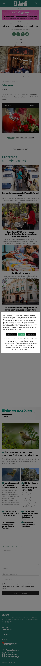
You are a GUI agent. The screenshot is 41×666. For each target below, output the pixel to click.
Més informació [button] (11, 334)
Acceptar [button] (21, 334)
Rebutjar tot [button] (31, 334)
